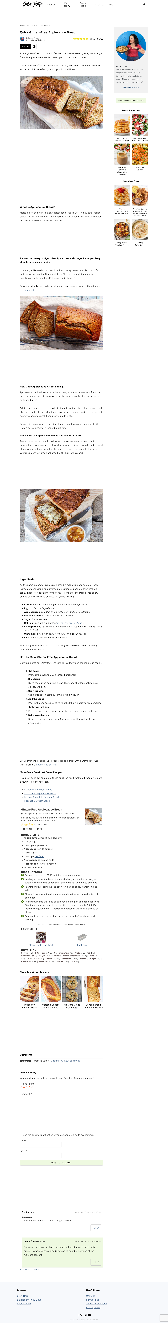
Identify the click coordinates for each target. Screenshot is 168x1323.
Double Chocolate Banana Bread (41, 797)
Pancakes (99, 4)
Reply (96, 1227)
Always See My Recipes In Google (131, 100)
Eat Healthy (66, 4)
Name (24, 1140)
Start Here (22, 1296)
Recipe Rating (27, 1083)
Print (28, 829)
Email (23, 1151)
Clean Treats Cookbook (41, 945)
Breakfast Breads (43, 25)
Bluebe (27, 789)
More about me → (131, 87)
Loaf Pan (82, 945)
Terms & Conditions (96, 1303)
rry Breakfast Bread (41, 789)
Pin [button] (41, 829)
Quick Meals (83, 4)
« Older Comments (30, 1269)
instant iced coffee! (46, 764)
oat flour (39, 856)
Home (22, 25)
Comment (26, 1094)
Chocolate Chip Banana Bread (40, 793)
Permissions (92, 1299)
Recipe (25, 46)
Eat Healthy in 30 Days (29, 1299)
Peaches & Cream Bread (37, 801)
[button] (74, 38)
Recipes (51, 4)
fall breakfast (27, 290)
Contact (90, 1296)
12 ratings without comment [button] (65, 1060)
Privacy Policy (93, 1307)
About (112, 4)
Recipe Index (24, 1303)
